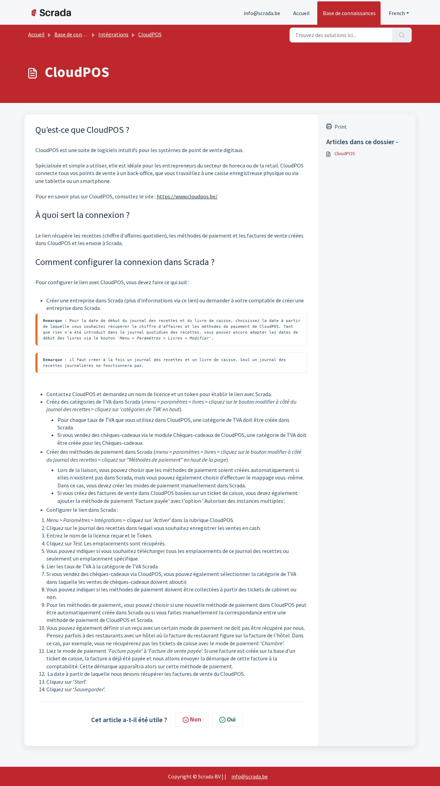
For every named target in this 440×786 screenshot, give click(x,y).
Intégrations (113, 34)
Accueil (301, 13)
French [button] (397, 13)
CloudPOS (150, 34)
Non (195, 719)
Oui (231, 719)
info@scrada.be (262, 13)
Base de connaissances (349, 13)
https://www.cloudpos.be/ (187, 196)
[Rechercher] (402, 35)
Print (340, 126)
